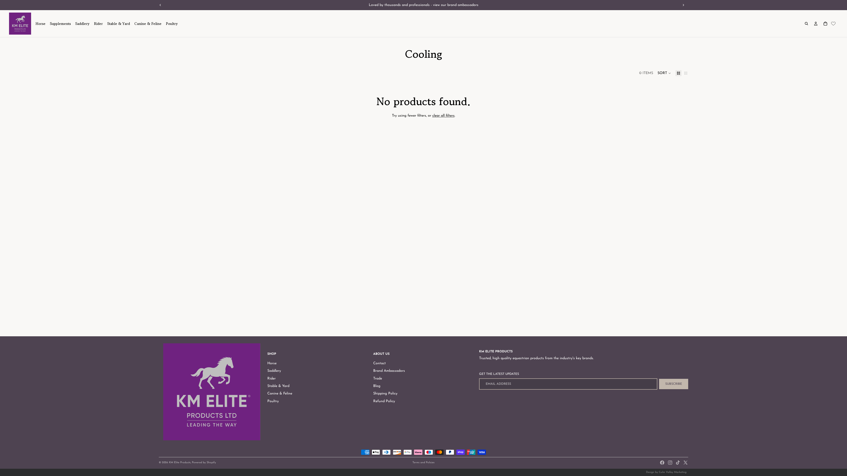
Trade (377, 378)
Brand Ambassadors (389, 371)
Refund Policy (384, 401)
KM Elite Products (180, 462)
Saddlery (274, 371)
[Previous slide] (160, 5)
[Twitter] (685, 462)
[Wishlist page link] (833, 23)
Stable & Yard (278, 386)
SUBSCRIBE (673, 384)
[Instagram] (670, 462)
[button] (664, 73)
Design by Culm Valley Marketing (666, 472)
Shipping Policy (385, 394)
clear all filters (443, 115)
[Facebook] (662, 462)
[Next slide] (683, 5)
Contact (379, 363)
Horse (272, 363)
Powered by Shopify (204, 462)
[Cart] (825, 23)
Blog (376, 386)
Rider (271, 378)
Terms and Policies (423, 462)
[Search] (806, 23)
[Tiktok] (677, 462)
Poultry (273, 401)
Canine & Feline (279, 394)
